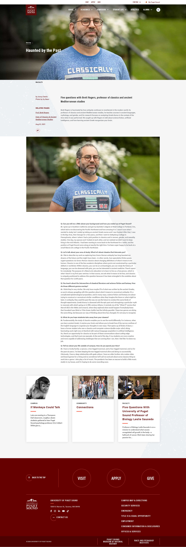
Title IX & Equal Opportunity (135, 515)
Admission (101, 9)
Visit (87, 2)
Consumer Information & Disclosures (140, 526)
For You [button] (135, 2)
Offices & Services (131, 531)
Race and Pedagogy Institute (144, 541)
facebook (51, 511)
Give (99, 2)
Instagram (55, 511)
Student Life (118, 9)
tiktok (68, 511)
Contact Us (62, 517)
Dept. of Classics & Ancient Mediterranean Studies (46, 118)
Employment (127, 521)
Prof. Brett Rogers (42, 112)
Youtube (63, 511)
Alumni (146, 9)
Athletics (135, 9)
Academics (85, 9)
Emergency (127, 510)
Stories (28, 43)
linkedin (59, 511)
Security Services (130, 505)
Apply (93, 2)
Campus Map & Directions (134, 500)
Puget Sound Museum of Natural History (113, 541)
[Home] (32, 504)
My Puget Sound (154, 2)
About (71, 9)
